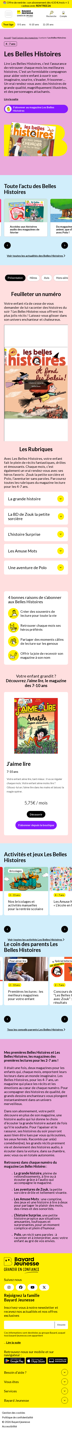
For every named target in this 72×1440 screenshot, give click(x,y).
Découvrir (36, 814)
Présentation (15, 278)
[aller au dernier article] (7, 929)
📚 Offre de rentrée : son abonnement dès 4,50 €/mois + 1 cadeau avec (36, 4)
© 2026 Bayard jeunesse (16, 1421)
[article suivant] (64, 929)
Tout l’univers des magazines (25, 37)
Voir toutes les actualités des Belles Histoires (35, 255)
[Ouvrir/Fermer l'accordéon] (60, 498)
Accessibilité (9, 1426)
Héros (33, 278)
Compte (63, 16)
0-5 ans (21, 24)
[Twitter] (44, 1287)
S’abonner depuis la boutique (36, 825)
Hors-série (62, 278)
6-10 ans (34, 24)
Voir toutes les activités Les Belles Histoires (35, 939)
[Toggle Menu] (8, 14)
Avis (46, 278)
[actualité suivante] (64, 245)
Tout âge (8, 24)
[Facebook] (21, 1287)
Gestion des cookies (13, 1412)
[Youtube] (32, 1287)
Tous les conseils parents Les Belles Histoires (35, 1029)
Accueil (7, 37)
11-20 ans (48, 24)
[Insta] (9, 1287)
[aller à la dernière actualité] (7, 245)
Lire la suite (11, 99)
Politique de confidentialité (17, 1417)
